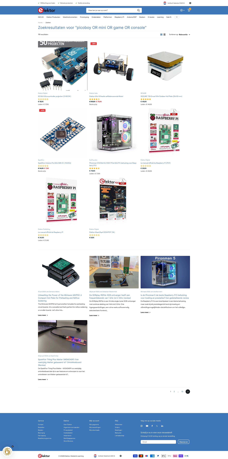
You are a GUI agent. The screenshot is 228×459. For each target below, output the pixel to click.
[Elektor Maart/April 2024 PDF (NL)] (114, 202)
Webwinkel (118, 424)
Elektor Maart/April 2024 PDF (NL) (102, 232)
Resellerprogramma (44, 438)
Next (188, 391)
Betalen (40, 430)
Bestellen (41, 427)
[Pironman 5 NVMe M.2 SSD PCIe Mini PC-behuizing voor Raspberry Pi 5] (114, 132)
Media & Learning (77, 456)
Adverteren (67, 435)
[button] (7, 452)
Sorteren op (173, 34)
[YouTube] (147, 426)
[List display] (164, 34)
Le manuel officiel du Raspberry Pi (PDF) (156, 163)
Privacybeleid (68, 430)
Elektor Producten (53, 17)
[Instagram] (141, 426)
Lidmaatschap (119, 435)
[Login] (182, 10)
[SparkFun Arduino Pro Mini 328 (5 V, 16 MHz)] (62, 132)
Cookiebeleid (68, 433)
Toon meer (176, 17)
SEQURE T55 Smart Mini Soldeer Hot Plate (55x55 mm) (161, 96)
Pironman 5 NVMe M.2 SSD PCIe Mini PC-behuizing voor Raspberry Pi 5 (113, 164)
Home (40, 22)
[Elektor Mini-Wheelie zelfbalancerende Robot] (114, 66)
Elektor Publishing (44, 229)
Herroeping (42, 435)
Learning (160, 17)
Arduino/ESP (132, 17)
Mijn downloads (94, 430)
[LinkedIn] (162, 426)
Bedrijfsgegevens (69, 438)
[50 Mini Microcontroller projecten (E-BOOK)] (62, 66)
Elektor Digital (42, 93)
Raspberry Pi (119, 17)
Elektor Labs (93, 93)
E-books (151, 17)
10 (182, 391)
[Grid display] (161, 34)
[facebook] (152, 426)
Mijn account (94, 421)
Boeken (142, 17)
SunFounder (93, 160)
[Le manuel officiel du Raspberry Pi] (62, 202)
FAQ (116, 421)
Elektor (66, 421)
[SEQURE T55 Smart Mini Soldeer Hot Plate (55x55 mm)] (165, 66)
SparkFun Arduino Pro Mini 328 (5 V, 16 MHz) (54, 163)
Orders (117, 427)
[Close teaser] (13, 446)
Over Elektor (68, 424)
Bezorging (41, 433)
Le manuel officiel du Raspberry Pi (50, 232)
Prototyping (84, 17)
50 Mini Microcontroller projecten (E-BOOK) (54, 96)
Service (41, 421)
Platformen (107, 17)
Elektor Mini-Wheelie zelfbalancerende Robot (106, 96)
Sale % (168, 17)
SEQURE (143, 93)
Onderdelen (96, 17)
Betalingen (118, 430)
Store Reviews (68, 441)
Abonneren (183, 442)
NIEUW (41, 17)
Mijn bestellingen (95, 427)
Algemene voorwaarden (71, 427)
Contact (40, 424)
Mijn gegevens (94, 424)
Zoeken (138, 10)
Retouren (118, 433)
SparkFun (41, 160)
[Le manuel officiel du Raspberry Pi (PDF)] (165, 132)
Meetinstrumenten (70, 17)
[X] (157, 426)
